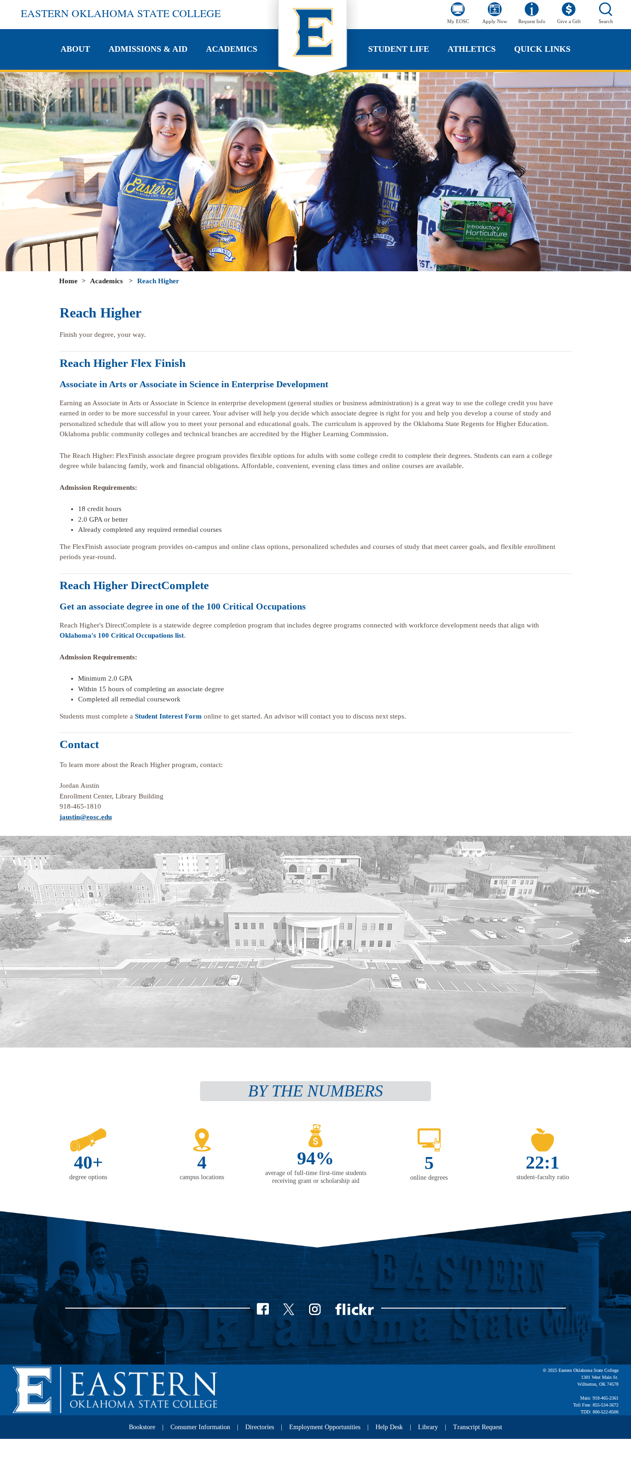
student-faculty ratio (542, 1177)
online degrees (429, 1177)
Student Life (398, 49)
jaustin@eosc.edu (86, 817)
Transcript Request (477, 1427)
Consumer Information (200, 1427)
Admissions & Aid (148, 49)
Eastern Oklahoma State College (121, 13)
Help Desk (389, 1427)
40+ (88, 1162)
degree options (88, 1177)
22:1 (542, 1162)
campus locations (202, 1177)
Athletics (472, 49)
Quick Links (542, 49)
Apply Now (494, 21)
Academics (231, 49)
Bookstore (142, 1427)
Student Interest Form (168, 716)
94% (315, 1158)
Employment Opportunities (324, 1427)
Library (428, 1427)
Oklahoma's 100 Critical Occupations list (122, 635)
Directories (259, 1427)
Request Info (532, 21)
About (75, 49)
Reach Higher (158, 281)
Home (68, 281)
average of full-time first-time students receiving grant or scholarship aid (315, 1177)
